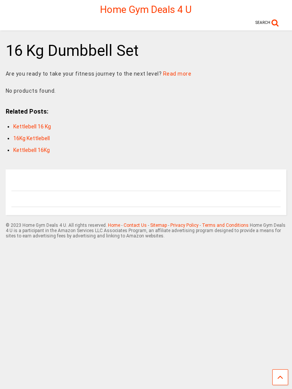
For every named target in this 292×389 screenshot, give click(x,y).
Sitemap (158, 225)
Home (114, 225)
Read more (177, 74)
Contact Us (135, 225)
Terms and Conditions (225, 225)
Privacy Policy (184, 225)
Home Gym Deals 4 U (146, 9)
